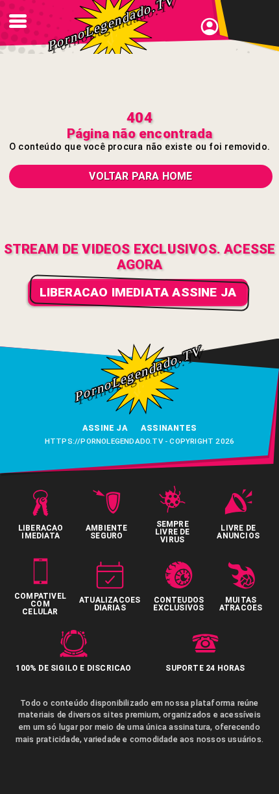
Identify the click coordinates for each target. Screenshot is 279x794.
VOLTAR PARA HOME (140, 176)
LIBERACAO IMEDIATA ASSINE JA (138, 292)
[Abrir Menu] (17, 21)
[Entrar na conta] (209, 34)
